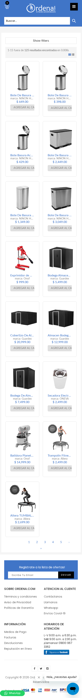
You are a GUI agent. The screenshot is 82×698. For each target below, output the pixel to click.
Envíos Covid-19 (54, 613)
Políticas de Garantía (19, 608)
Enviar (66, 575)
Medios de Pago (15, 632)
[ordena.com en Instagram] (47, 668)
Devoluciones (13, 643)
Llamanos (50, 602)
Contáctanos (53, 596)
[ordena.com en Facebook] (34, 668)
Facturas (10, 637)
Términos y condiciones (20, 596)
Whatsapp (51, 608)
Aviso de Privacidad (17, 602)
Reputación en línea (18, 649)
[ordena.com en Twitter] (41, 668)
